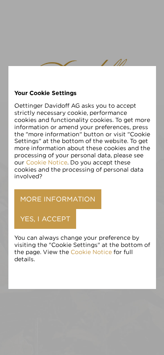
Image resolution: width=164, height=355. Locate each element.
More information (57, 199)
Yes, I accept (45, 219)
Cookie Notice (46, 162)
